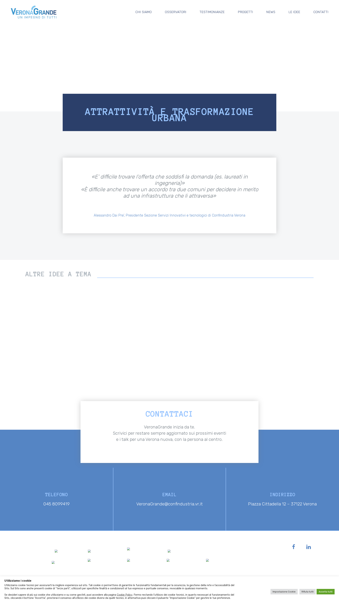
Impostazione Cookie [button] (284, 591)
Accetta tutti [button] (325, 591)
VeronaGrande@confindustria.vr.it (169, 503)
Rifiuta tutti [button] (308, 591)
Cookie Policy (124, 594)
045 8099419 (56, 503)
